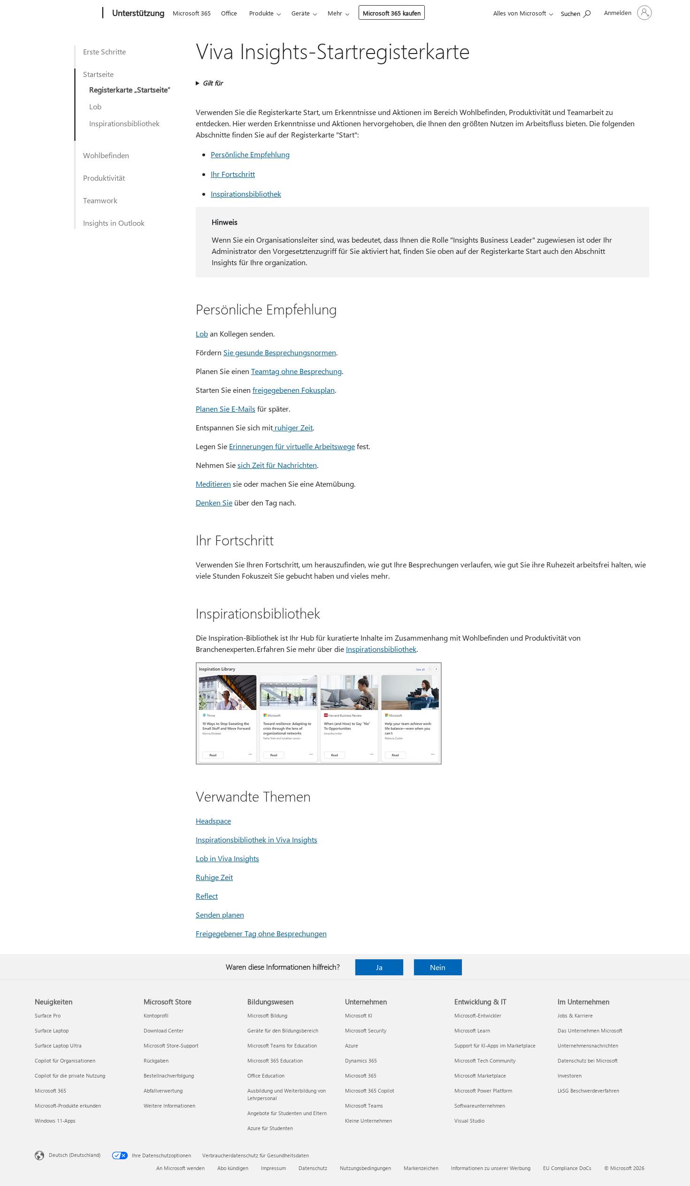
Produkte (261, 13)
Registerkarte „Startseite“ (129, 89)
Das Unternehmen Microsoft (590, 1030)
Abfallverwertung (163, 1090)
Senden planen (220, 914)
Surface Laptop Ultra (58, 1045)
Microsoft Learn (472, 1030)
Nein (437, 967)
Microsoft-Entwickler (477, 1015)
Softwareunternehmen (479, 1105)
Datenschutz (313, 1167)
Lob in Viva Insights (227, 858)
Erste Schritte (104, 51)
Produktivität (104, 178)
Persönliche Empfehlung (250, 154)
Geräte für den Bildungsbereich (282, 1030)
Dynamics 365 (361, 1060)
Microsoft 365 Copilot (369, 1090)
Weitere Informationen (169, 1105)
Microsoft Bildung (267, 1015)
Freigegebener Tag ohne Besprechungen (261, 933)
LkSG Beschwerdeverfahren (588, 1090)
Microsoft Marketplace (480, 1075)
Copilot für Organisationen (65, 1060)
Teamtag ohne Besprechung (296, 371)
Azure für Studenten (270, 1128)
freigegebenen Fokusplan (294, 390)
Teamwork (100, 200)
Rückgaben (156, 1060)
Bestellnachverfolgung (169, 1075)
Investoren (570, 1075)
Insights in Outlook (114, 223)
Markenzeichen (421, 1167)
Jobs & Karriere (575, 1015)
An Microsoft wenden (180, 1167)
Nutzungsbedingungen (365, 1167)
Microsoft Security (365, 1030)
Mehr (335, 13)
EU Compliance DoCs (567, 1167)
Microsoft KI (358, 1015)
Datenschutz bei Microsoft (588, 1060)
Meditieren (213, 484)
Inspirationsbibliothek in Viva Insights (256, 839)
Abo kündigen (232, 1167)
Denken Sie (214, 502)
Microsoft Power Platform (483, 1090)
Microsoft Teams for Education (282, 1045)
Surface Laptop (52, 1030)
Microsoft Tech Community (484, 1060)
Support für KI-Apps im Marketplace (495, 1045)
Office (229, 13)
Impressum (273, 1167)
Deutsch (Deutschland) (74, 1154)
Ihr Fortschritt (233, 174)
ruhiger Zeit (293, 427)
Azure (351, 1045)
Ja (379, 967)
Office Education (265, 1075)
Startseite (98, 74)
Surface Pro (48, 1015)
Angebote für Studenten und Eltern (287, 1113)
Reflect (207, 896)
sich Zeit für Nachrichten (277, 465)
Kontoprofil (156, 1015)
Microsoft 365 (192, 13)
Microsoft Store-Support (171, 1045)
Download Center (164, 1030)
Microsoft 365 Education (275, 1060)
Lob (95, 106)
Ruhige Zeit (214, 877)
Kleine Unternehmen (368, 1120)
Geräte (300, 13)
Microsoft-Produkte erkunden (68, 1105)
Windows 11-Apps (55, 1120)
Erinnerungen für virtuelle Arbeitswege (292, 446)
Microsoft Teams (364, 1105)
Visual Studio (469, 1120)
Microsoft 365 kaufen (392, 13)
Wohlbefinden (106, 155)
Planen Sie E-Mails (225, 408)
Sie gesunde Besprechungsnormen (279, 352)
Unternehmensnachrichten (588, 1045)
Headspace (213, 821)
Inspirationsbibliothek (124, 123)
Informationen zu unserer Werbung (490, 1167)
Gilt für (212, 82)
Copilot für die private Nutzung (70, 1075)
